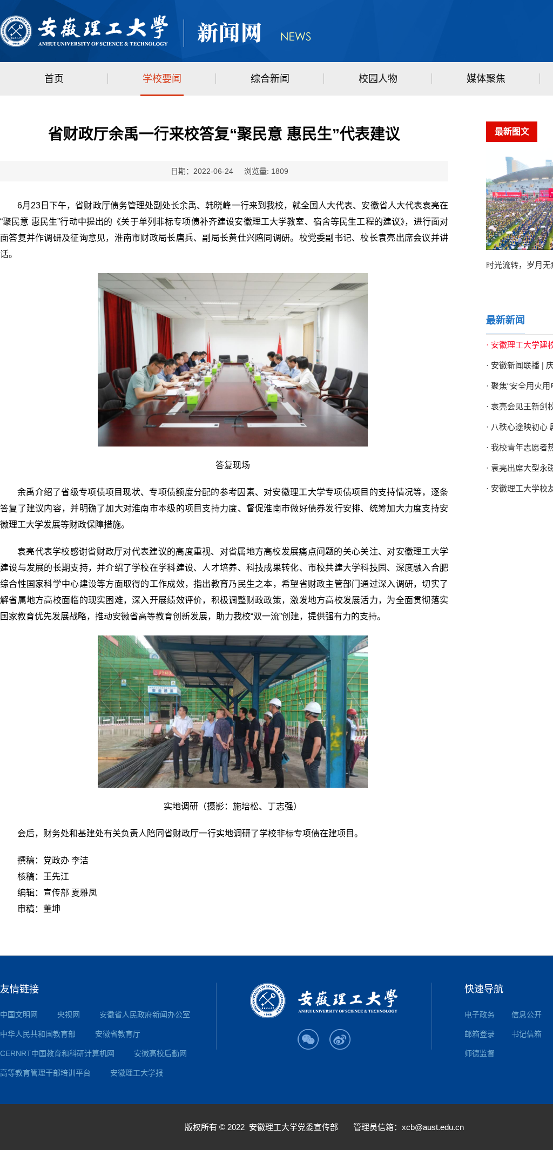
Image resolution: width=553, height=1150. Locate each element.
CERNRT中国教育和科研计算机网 (57, 1053)
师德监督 (479, 1053)
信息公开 (526, 1014)
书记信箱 (526, 1034)
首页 (54, 78)
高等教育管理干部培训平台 (45, 1072)
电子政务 (479, 1014)
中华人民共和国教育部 (38, 1034)
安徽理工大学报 (136, 1072)
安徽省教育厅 (117, 1034)
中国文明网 (19, 1014)
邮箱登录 (479, 1034)
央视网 (68, 1014)
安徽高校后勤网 (160, 1053)
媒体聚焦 (486, 78)
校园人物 (378, 78)
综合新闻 (270, 78)
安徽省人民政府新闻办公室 (144, 1014)
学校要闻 (162, 78)
